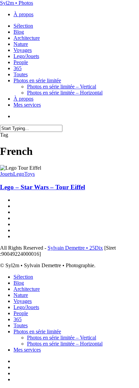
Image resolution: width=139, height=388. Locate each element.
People (20, 313)
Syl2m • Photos (16, 3)
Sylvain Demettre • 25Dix (75, 248)
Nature (20, 295)
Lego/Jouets (26, 307)
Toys (29, 174)
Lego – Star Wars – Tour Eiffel (42, 187)
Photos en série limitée (37, 331)
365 (17, 319)
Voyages (22, 301)
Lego (18, 174)
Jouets (6, 174)
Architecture (26, 289)
